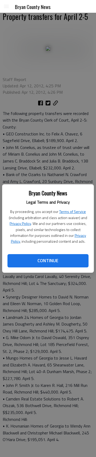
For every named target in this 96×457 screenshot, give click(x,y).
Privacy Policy (20, 223)
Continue (48, 260)
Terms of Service (72, 211)
